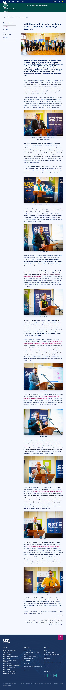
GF (44, 664)
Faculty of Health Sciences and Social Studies (11, 665)
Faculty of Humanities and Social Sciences (10, 656)
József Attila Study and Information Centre (32, 652)
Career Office (46, 665)
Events (4, 32)
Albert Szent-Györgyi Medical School (9, 650)
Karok (17, 17)
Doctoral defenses (7, 34)
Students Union (26, 654)
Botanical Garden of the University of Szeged (52, 662)
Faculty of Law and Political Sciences (9, 667)
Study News (5, 37)
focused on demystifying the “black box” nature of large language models (43, 546)
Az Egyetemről (5, 17)
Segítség (61, 683)
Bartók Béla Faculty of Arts (8, 652)
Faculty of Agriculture (7, 654)
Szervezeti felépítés (11, 17)
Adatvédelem (29, 683)
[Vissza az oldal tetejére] (60, 637)
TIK (45, 660)
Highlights (27, 17)
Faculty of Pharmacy (6, 669)
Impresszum (56, 683)
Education (34, 5)
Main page (4, 1)
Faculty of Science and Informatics (9, 671)
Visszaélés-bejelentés (38, 683)
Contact (54, 1)
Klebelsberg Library (27, 650)
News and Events (43, 5)
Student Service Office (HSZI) (49, 652)
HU (59, 1)
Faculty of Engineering (7, 663)
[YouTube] (55, 675)
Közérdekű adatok (48, 683)
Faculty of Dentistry (6, 658)
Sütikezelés (23, 683)
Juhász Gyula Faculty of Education (9, 673)
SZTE (9, 1)
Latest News (5, 29)
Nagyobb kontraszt (62, 1)
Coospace (17, 1)
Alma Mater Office (27, 660)
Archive (4, 39)
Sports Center (47, 658)
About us (28, 5)
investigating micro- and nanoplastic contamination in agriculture (47, 491)
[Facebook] (46, 675)
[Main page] (5, 5)
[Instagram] (50, 675)
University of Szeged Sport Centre (30, 656)
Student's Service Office (28, 658)
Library (45, 650)
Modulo (22, 1)
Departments (26, 670)
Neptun (13, 1)
